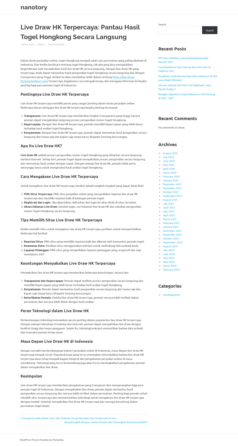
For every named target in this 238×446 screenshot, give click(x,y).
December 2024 (172, 230)
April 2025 (169, 215)
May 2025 (168, 211)
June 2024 (169, 253)
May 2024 (168, 257)
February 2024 (171, 269)
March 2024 (169, 265)
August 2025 (170, 199)
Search (162, 24)
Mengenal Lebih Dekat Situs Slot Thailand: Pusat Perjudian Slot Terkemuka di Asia (69, 418)
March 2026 (169, 172)
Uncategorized (56, 44)
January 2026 (170, 180)
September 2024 (172, 242)
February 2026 (171, 176)
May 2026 (168, 164)
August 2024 (170, 246)
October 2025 (171, 191)
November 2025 (172, 188)
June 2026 (169, 160)
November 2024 (172, 234)
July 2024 (168, 250)
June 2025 (169, 207)
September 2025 (172, 195)
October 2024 (171, 238)
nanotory (34, 7)
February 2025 (171, 222)
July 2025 (168, 203)
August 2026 (170, 153)
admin (40, 44)
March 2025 (169, 219)
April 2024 (169, 261)
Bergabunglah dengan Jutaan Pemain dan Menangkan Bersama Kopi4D (105, 422)
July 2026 (168, 157)
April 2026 (169, 168)
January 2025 (170, 226)
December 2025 (172, 184)
